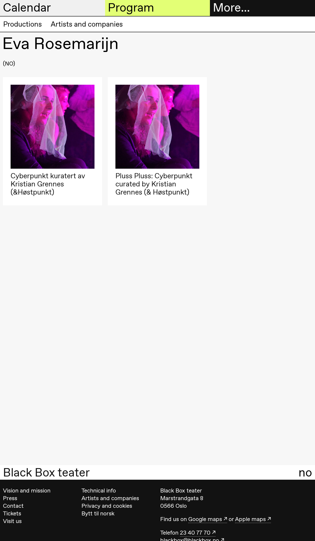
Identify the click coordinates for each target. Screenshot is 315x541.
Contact (13, 505)
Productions (22, 24)
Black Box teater (46, 472)
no (305, 472)
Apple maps (250, 519)
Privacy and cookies (106, 505)
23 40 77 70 (195, 532)
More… (231, 7)
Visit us (12, 521)
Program (131, 7)
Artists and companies (87, 24)
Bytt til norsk (97, 513)
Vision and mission (26, 490)
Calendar (27, 7)
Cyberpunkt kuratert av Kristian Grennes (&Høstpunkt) (48, 184)
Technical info (98, 490)
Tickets (12, 513)
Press (10, 498)
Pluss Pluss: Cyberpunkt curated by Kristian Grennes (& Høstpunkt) (153, 184)
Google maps (205, 519)
